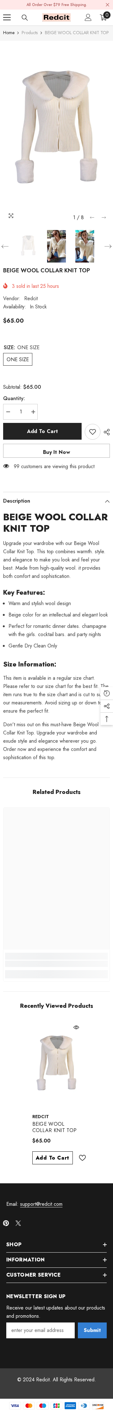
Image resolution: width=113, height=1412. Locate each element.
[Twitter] (18, 1223)
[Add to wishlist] (92, 432)
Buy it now (56, 452)
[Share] (105, 432)
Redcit (31, 298)
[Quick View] (76, 1027)
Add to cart (42, 431)
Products (30, 32)
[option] (56, 132)
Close (107, 5)
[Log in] (88, 17)
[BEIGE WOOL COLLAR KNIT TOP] (57, 1065)
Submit (92, 1330)
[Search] (25, 18)
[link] (56, 964)
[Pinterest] (6, 1223)
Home (8, 32)
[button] (92, 217)
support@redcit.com (41, 1204)
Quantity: (14, 398)
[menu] (7, 17)
